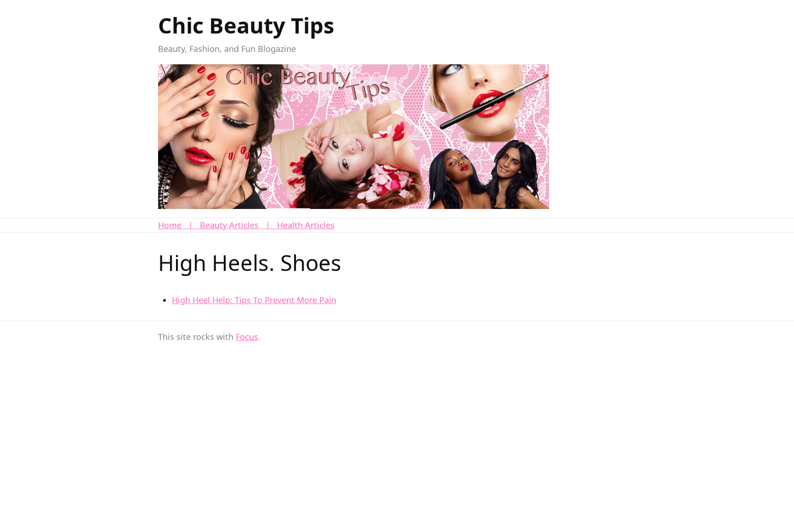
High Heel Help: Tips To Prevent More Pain (254, 299)
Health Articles (306, 225)
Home (169, 225)
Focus (247, 336)
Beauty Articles (229, 225)
